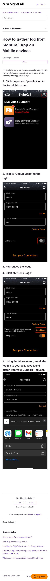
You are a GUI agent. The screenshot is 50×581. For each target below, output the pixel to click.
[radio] (18, 502)
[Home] (13, 5)
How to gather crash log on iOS (15, 542)
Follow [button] (25, 62)
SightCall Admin (26, 12)
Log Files (38, 12)
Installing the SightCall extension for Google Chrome (23, 546)
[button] (37, 4)
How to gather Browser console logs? (17, 537)
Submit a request (34, 514)
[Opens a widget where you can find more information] (39, 577)
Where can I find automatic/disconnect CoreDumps (23, 558)
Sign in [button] (42, 4)
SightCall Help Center (10, 12)
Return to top (8, 522)
